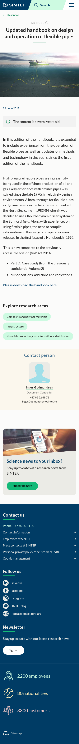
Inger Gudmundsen (39, 387)
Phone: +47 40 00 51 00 (18, 526)
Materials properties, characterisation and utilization (38, 336)
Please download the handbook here (30, 285)
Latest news (12, 14)
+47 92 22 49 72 (39, 397)
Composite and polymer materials (27, 316)
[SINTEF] (14, 5)
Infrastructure (15, 326)
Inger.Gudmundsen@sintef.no (39, 401)
